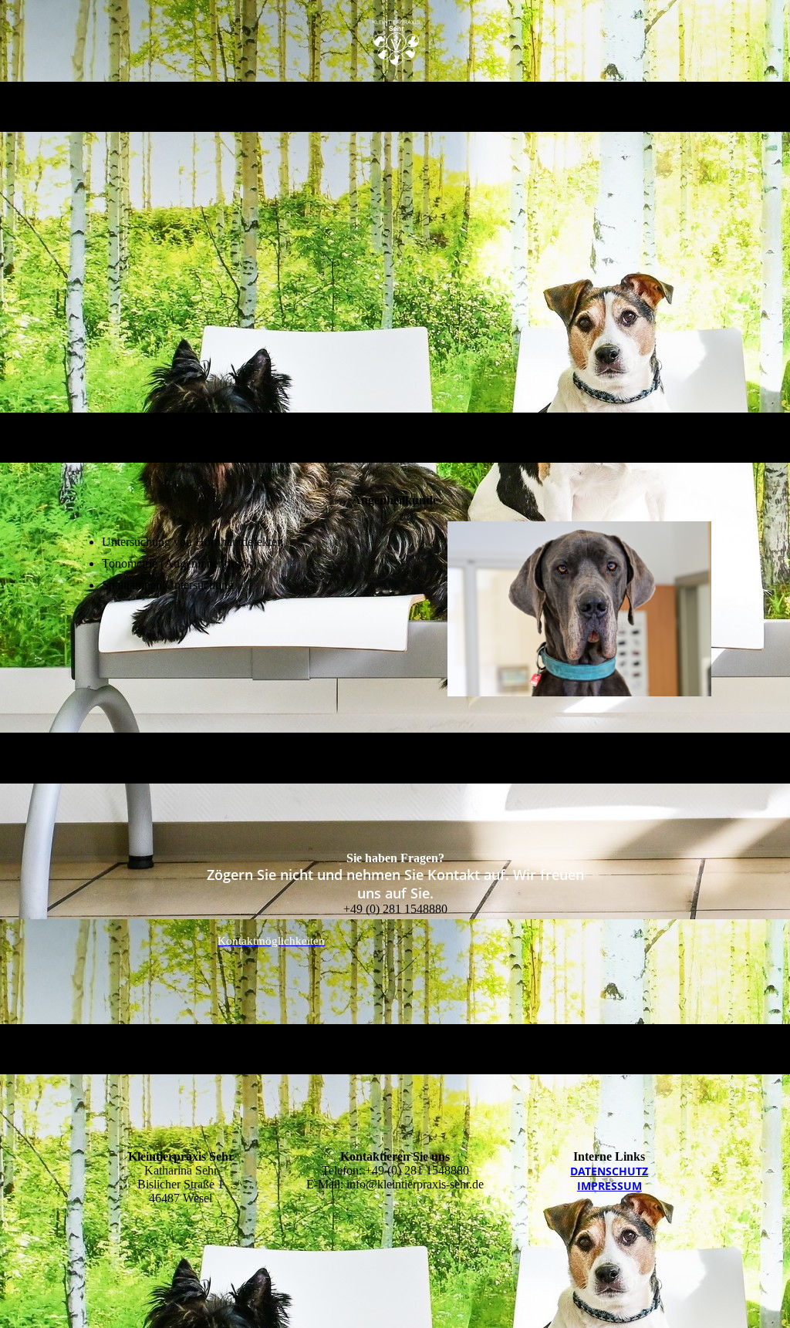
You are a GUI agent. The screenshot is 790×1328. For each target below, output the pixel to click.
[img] (395, 41)
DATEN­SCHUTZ (609, 1171)
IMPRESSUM (609, 1185)
